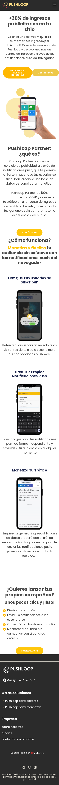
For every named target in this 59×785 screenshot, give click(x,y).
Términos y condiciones (16, 776)
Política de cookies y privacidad (39, 778)
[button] (54, 5)
